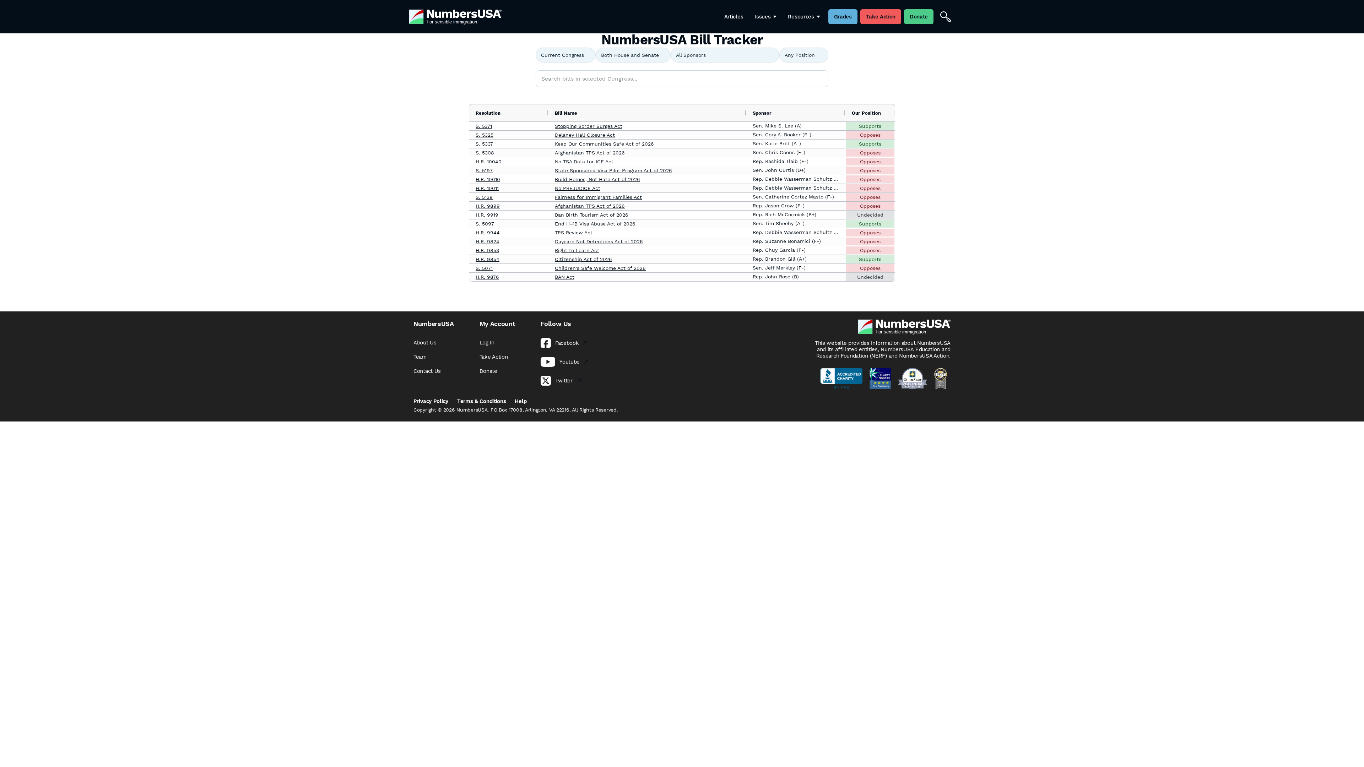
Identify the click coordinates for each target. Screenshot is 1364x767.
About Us (425, 342)
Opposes (870, 135)
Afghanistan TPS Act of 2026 (590, 153)
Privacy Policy (430, 401)
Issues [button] (762, 16)
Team (420, 357)
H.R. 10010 (488, 179)
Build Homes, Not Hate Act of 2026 (597, 179)
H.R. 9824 (487, 241)
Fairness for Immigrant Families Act (598, 197)
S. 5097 (485, 224)
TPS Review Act (573, 232)
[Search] (945, 16)
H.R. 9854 (487, 259)
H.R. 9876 (487, 277)
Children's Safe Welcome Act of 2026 (600, 268)
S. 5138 (484, 197)
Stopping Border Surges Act (588, 126)
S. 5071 (484, 268)
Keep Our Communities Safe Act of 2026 (604, 144)
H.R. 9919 (487, 215)
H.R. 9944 (488, 232)
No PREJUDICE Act (577, 188)
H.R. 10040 (489, 161)
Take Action (494, 357)
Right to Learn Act (577, 250)
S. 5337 (484, 144)
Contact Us (427, 371)
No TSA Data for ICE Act (584, 161)
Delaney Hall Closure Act (585, 135)
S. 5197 (484, 170)
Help (520, 401)
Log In (487, 342)
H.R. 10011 (487, 188)
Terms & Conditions (481, 401)
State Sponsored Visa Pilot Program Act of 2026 (613, 170)
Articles (733, 16)
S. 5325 (484, 135)
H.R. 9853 (487, 250)
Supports (870, 126)
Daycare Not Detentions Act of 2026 (599, 241)
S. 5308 (485, 153)
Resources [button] (801, 16)
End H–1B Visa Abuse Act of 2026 (595, 224)
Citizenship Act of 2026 (583, 259)
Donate (488, 371)
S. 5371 (484, 126)
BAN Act (564, 277)
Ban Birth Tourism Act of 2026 (591, 215)
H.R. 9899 (488, 206)
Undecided (870, 215)
